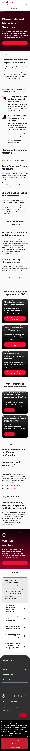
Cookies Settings (14, 740)
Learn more (10, 735)
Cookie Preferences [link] (6, 710)
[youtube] (25, 696)
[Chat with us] (23, 715)
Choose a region (7, 660)
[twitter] (18, 696)
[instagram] (21, 696)
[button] (3, 3)
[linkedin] (14, 696)
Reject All (14, 743)
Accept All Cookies (15, 747)
